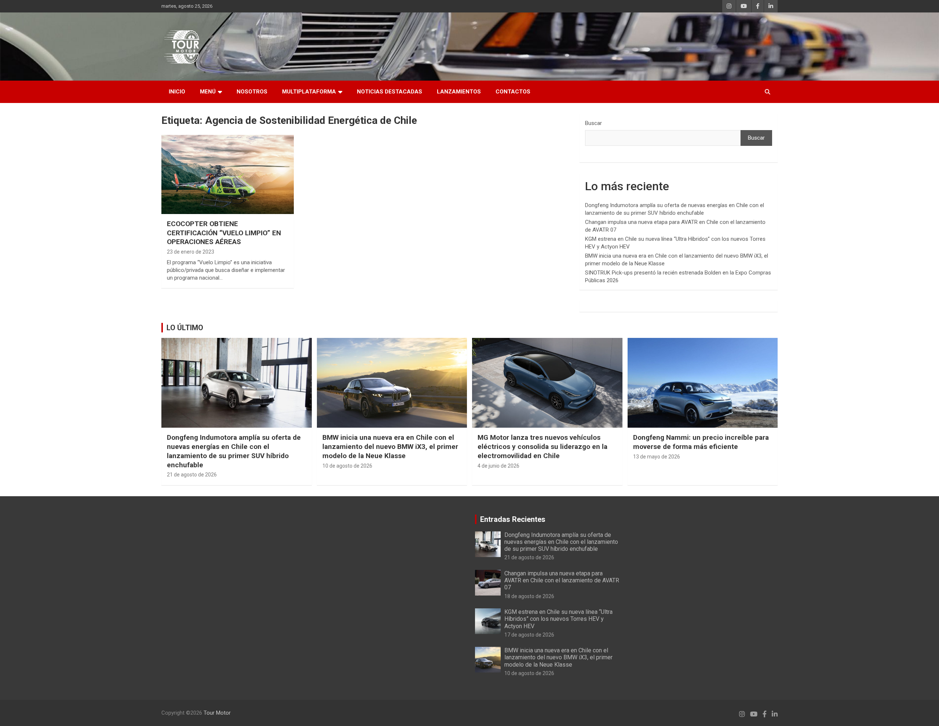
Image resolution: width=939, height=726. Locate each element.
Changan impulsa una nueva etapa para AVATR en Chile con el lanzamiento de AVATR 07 (561, 580)
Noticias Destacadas (389, 91)
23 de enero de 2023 (190, 252)
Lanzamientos (459, 91)
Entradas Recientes (512, 519)
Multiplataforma (309, 91)
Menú (208, 91)
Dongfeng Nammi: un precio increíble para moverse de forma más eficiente (701, 442)
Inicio (177, 91)
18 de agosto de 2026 (529, 596)
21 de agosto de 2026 (192, 475)
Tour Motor (217, 713)
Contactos (513, 91)
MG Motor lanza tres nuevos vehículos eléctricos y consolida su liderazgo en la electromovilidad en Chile (542, 446)
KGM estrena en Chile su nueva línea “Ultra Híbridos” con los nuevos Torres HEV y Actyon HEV (558, 618)
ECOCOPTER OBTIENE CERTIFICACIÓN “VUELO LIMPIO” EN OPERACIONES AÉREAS (224, 233)
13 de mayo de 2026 (656, 457)
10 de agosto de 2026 (347, 466)
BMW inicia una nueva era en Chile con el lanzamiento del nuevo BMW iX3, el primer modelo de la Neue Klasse (390, 446)
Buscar (593, 123)
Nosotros (252, 91)
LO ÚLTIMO (185, 327)
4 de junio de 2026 (498, 466)
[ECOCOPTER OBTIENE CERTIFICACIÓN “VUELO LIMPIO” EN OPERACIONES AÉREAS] (227, 174)
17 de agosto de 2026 (529, 635)
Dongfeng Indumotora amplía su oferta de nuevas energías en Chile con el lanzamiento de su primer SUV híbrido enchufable (234, 451)
